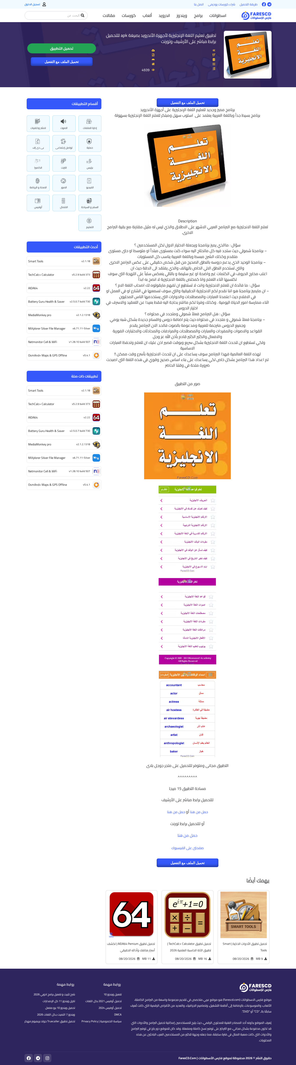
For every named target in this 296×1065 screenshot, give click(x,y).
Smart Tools (35, 261)
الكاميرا (38, 167)
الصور (64, 187)
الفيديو (90, 187)
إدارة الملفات (90, 127)
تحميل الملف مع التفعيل (62, 61)
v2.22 (87, 288)
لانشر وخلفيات (38, 127)
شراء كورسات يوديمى (221, 4)
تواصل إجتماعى (63, 147)
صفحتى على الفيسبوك (187, 848)
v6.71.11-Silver (81, 328)
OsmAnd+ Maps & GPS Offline (47, 355)
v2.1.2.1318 (83, 314)
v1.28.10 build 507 (79, 341)
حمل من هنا (199, 812)
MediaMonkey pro (39, 315)
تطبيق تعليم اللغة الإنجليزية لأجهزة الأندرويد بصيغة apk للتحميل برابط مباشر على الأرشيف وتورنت (161, 38)
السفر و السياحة (89, 207)
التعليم (90, 227)
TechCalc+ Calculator (41, 274)
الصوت (63, 127)
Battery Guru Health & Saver (46, 301)
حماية (90, 147)
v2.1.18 (85, 261)
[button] (217, 15)
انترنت (64, 167)
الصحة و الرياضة (38, 187)
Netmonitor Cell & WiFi (42, 342)
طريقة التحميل (248, 4)
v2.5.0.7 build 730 (80, 301)
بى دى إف (38, 147)
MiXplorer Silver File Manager (46, 328)
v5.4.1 (86, 355)
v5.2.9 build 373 (81, 274)
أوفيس (38, 207)
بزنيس (90, 167)
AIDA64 (33, 288)
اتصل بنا (199, 4)
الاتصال (64, 207)
